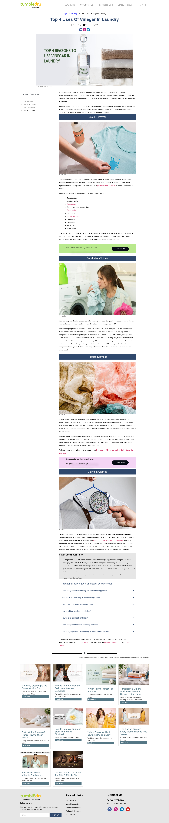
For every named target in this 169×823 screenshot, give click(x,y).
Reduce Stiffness (29, 107)
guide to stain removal (106, 186)
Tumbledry (84, 642)
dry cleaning (116, 642)
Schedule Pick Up (125, 5)
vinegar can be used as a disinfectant (108, 540)
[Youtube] (128, 809)
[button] (97, 591)
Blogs (65, 14)
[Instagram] (84, 29)
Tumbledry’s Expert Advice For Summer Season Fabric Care (130, 691)
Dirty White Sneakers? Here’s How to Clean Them (33, 735)
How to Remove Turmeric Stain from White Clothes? (68, 732)
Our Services (70, 5)
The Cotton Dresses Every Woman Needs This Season (133, 732)
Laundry (74, 14)
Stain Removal (28, 101)
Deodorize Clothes (29, 104)
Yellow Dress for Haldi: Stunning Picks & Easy (99, 733)
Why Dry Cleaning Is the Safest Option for (34, 687)
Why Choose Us (86, 5)
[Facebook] (80, 29)
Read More (141, 5)
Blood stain (71, 210)
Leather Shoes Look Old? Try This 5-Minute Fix (68, 774)
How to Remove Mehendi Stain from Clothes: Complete (68, 688)
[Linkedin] (88, 29)
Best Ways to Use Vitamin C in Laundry (33, 774)
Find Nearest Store (105, 5)
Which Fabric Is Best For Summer (100, 690)
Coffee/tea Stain (73, 216)
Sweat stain (71, 204)
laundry (107, 642)
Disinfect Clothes (29, 110)
